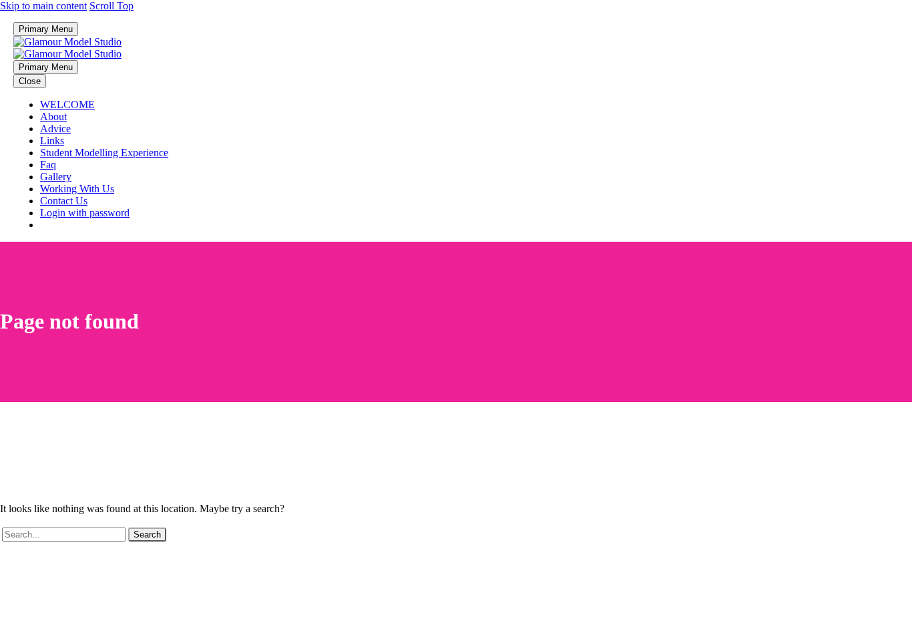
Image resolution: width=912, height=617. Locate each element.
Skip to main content (43, 5)
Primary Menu (46, 29)
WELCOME (67, 104)
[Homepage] (67, 47)
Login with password (85, 212)
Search (147, 535)
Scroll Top (111, 5)
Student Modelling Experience (104, 152)
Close (30, 81)
